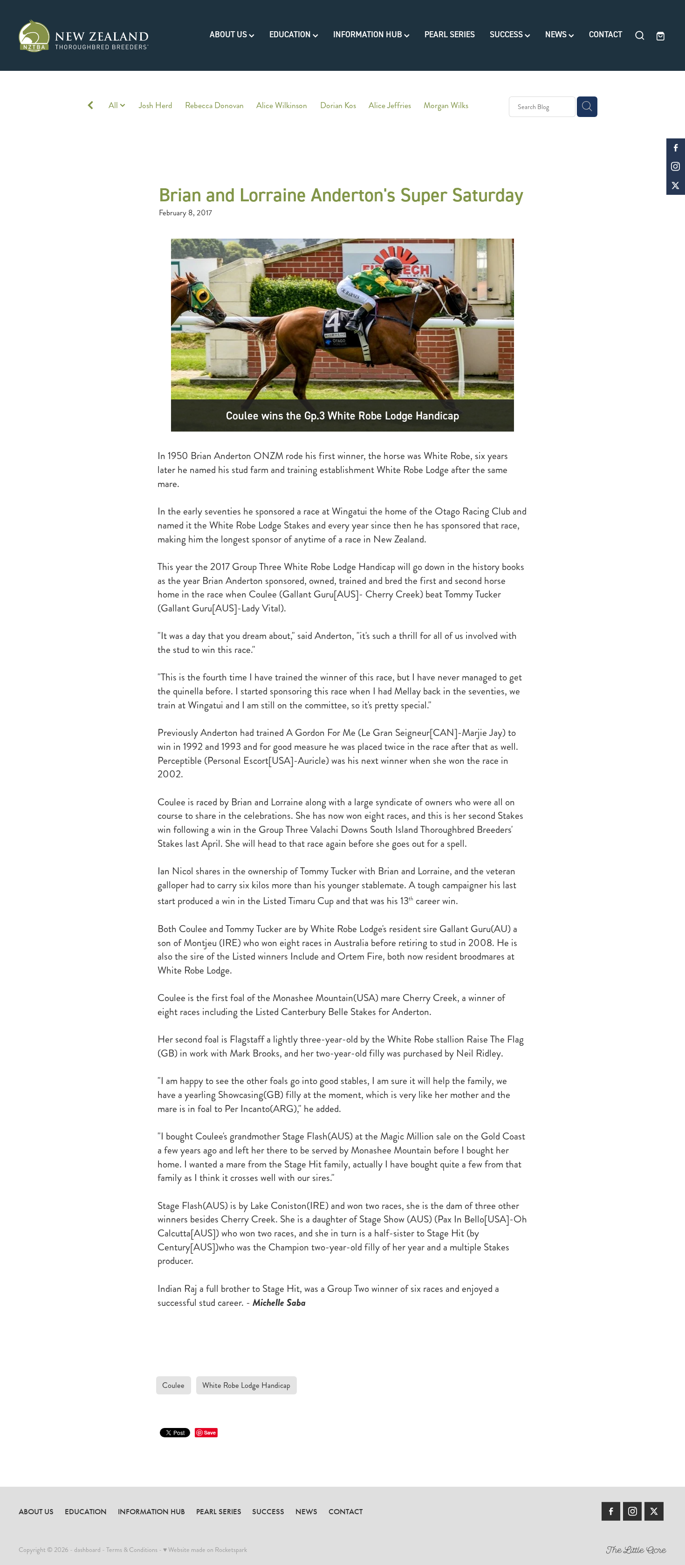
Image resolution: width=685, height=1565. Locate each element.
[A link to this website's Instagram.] (675, 166)
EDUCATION (291, 34)
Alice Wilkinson (281, 105)
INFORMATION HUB (368, 34)
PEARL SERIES (450, 34)
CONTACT (605, 34)
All (114, 105)
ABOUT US (229, 34)
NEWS (557, 34)
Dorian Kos (338, 105)
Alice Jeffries (390, 105)
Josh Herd (155, 105)
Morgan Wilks (446, 105)
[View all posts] (90, 107)
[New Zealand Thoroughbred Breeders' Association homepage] (83, 35)
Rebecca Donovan (214, 105)
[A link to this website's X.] (675, 185)
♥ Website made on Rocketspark (205, 1549)
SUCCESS (507, 34)
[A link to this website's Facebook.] (675, 147)
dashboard (87, 1549)
